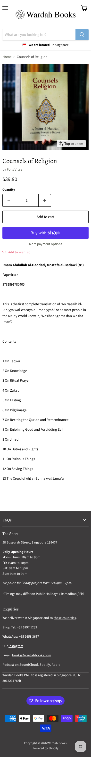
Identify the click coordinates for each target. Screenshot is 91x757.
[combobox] (38, 34)
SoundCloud (28, 664)
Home (6, 57)
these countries (65, 618)
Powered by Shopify (45, 748)
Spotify (45, 664)
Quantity (8, 190)
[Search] (82, 34)
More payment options (45, 244)
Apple (56, 664)
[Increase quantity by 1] (45, 200)
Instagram (15, 646)
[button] (16, 252)
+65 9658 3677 (29, 636)
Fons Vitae (14, 169)
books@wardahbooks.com (31, 655)
